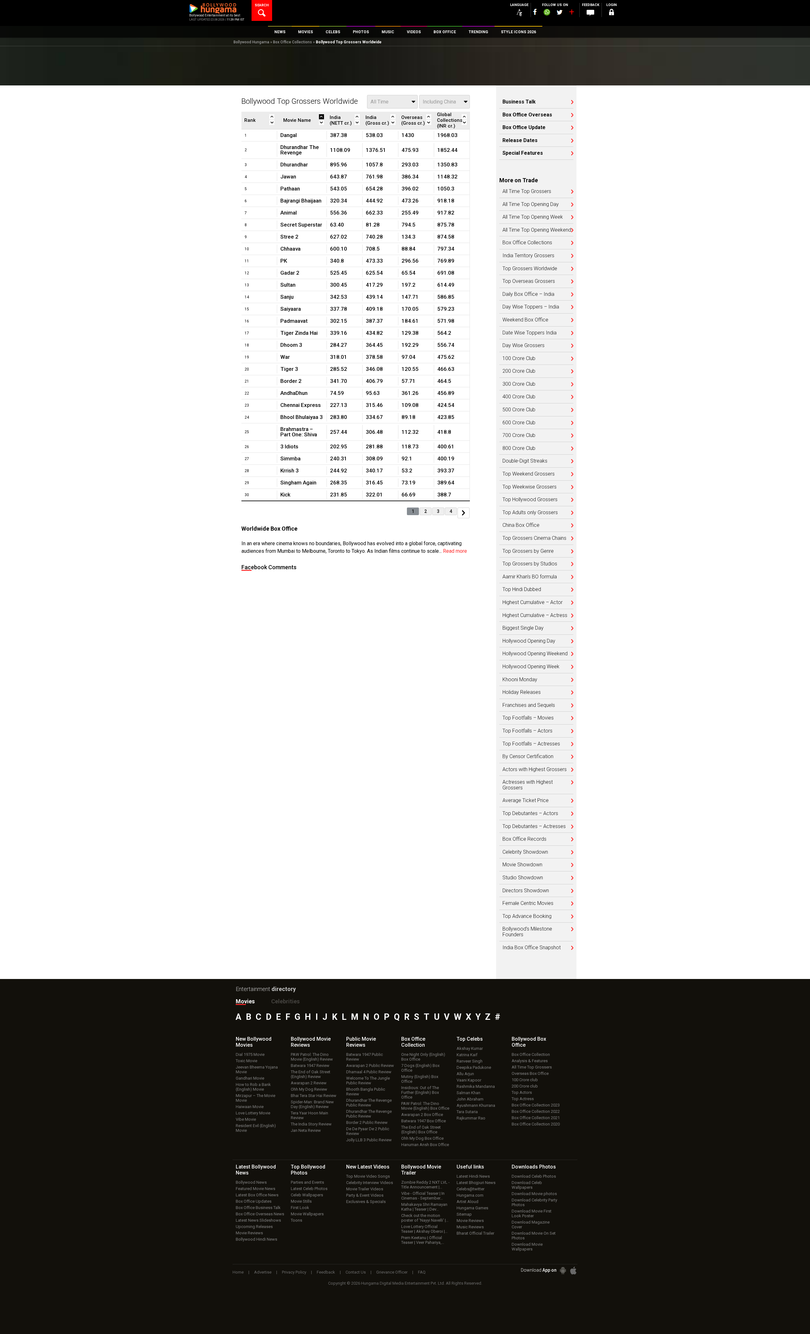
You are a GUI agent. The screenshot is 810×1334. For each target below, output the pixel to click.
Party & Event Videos (364, 1195)
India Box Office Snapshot (531, 948)
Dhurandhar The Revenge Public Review (369, 1102)
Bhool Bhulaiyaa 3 (301, 417)
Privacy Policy (294, 1272)
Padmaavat (294, 321)
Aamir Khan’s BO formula (529, 577)
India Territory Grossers (528, 256)
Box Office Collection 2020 (536, 1124)
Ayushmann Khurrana (476, 1105)
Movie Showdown (522, 865)
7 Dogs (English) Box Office (420, 1068)
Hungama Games (472, 1208)
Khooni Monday (519, 680)
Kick (285, 494)
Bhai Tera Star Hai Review (313, 1095)
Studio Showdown (522, 878)
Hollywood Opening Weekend (535, 654)
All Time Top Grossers (526, 191)
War (285, 357)
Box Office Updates (253, 1201)
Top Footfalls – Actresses (531, 744)
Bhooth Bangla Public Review (365, 1091)
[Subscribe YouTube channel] (571, 13)
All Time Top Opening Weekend (536, 230)
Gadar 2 (289, 273)
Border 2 (291, 381)
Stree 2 (289, 237)
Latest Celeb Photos (309, 1188)
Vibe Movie (246, 1119)
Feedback (326, 1272)
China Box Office (520, 525)
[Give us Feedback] (590, 13)
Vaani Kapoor (469, 1080)
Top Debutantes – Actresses (534, 826)
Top (470, 1039)
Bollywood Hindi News (256, 1239)
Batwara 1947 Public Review (364, 1057)
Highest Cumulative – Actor (532, 602)
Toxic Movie (246, 1060)
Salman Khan (468, 1092)
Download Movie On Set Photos (534, 1235)
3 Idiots (289, 446)
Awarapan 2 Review (309, 1083)
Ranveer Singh (470, 1061)
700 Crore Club (518, 435)
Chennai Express (300, 405)
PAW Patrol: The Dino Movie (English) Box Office (425, 1106)
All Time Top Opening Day (530, 204)
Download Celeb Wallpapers (527, 1185)
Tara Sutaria (467, 1111)
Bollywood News (251, 1182)
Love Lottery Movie (253, 1113)
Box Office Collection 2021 (536, 1117)
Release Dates (520, 140)
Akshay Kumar (470, 1048)
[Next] (464, 513)
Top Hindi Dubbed (521, 589)
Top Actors (522, 1092)
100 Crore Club (518, 358)
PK (283, 261)
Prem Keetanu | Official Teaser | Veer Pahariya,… (422, 1240)
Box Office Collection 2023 (536, 1105)
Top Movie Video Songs (368, 1176)
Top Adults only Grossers (530, 512)
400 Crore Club (518, 397)
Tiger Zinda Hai (299, 333)
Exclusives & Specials (366, 1201)
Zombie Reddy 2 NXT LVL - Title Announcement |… (425, 1184)
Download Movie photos (534, 1193)
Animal (288, 212)
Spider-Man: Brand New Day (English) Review (312, 1104)
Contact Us (356, 1272)
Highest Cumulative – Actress (534, 615)
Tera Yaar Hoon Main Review (309, 1115)
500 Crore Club (518, 410)
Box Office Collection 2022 (536, 1111)
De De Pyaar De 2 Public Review (367, 1131)
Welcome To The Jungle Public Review (368, 1080)
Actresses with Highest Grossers (527, 784)
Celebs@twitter (470, 1189)
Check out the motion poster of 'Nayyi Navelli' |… (425, 1218)
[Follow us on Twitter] (560, 12)
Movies (245, 1001)
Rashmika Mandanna (476, 1086)
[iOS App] (573, 1271)
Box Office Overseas (527, 115)
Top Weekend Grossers (528, 474)
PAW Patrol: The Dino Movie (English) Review (312, 1057)
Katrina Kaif (467, 1054)
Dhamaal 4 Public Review (368, 1071)
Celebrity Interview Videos (369, 1182)
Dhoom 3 (291, 345)
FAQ (422, 1272)
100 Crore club (525, 1079)
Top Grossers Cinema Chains (534, 538)
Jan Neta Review (306, 1130)
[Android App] (563, 1271)
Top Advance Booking (526, 916)
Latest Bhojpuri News (476, 1182)
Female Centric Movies (527, 903)
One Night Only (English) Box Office (423, 1057)
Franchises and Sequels (528, 705)
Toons (296, 1220)
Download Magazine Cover (531, 1224)
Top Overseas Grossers (528, 281)
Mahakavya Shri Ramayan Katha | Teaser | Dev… (424, 1207)
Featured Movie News (255, 1188)
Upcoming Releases (254, 1226)
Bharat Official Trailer (475, 1233)
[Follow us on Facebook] (535, 12)
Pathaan (290, 188)
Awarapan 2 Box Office (422, 1114)
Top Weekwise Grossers (529, 487)
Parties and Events (307, 1182)
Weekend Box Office (525, 320)
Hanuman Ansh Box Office (425, 1144)
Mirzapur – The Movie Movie (255, 1098)
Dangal (288, 135)
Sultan (288, 285)
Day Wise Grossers (523, 345)
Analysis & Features (530, 1060)
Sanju (287, 297)
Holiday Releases (521, 692)
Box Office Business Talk (258, 1207)
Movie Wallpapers (307, 1214)
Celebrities (285, 1001)
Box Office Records (524, 839)
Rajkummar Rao (471, 1118)
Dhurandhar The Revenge (299, 150)
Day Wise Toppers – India (530, 307)
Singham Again (298, 482)
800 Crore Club (518, 448)
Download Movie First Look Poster (531, 1213)
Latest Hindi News (473, 1176)
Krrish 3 (289, 470)
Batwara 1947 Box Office (423, 1121)
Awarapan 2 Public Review (370, 1065)
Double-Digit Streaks (524, 461)
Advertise (262, 1272)
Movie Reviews (249, 1233)
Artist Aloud (467, 1201)
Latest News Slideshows (258, 1220)
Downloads (534, 1167)
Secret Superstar (301, 224)
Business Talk (519, 102)
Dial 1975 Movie (250, 1054)
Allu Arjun (465, 1073)
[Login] (611, 13)
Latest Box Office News (257, 1195)
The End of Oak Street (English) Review (310, 1074)
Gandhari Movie (250, 1078)
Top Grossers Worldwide (529, 268)
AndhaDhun (294, 393)
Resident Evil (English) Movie (256, 1128)
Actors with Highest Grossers (534, 769)
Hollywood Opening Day (528, 641)
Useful (470, 1167)
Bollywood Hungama (251, 42)
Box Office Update (523, 127)
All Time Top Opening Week (532, 217)
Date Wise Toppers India (529, 333)
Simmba (290, 458)
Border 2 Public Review (367, 1122)
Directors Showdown (525, 891)
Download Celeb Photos (534, 1176)
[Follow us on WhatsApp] (546, 13)
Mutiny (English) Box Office (419, 1079)
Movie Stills (301, 1201)
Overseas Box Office (530, 1073)
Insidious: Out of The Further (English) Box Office (420, 1092)
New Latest (367, 1167)
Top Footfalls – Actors (527, 731)
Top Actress (523, 1098)
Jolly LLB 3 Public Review (369, 1140)
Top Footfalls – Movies (528, 718)
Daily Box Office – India (528, 294)
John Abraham (470, 1099)
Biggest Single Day (523, 628)
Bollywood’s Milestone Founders (527, 931)
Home (238, 1272)
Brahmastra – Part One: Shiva (298, 432)
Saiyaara (290, 309)
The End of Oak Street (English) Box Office (421, 1129)
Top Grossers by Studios (529, 564)
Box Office (413, 1042)
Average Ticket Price (525, 800)
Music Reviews (470, 1227)
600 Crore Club (518, 423)
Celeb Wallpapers (307, 1195)
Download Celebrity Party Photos (534, 1202)
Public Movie (361, 1042)
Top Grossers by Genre (528, 551)
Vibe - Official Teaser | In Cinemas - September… (423, 1195)
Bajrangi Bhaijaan (300, 200)
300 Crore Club (518, 384)
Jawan (288, 176)
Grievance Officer (392, 1272)
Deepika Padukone (474, 1067)
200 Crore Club (518, 371)
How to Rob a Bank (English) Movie (253, 1087)
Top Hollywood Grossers (530, 499)
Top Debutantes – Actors (530, 813)
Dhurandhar (294, 164)
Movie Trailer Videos (364, 1189)
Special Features (522, 153)
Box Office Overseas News (260, 1214)
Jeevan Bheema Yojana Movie (257, 1069)
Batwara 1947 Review (310, 1065)
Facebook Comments (268, 567)
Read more (455, 551)
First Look (300, 1207)
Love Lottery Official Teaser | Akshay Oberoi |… (424, 1229)
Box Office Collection (531, 1054)
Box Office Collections (292, 42)
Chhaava (290, 249)
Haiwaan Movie (250, 1106)
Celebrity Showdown (525, 852)
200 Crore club (525, 1086)
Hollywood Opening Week (530, 667)
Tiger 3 (289, 369)
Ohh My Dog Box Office (422, 1138)
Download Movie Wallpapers (527, 1246)
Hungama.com (470, 1195)
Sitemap (464, 1214)
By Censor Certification (527, 756)
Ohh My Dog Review (309, 1089)
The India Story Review (311, 1124)
